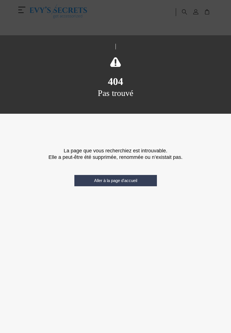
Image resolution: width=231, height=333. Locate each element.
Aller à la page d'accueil (115, 180)
